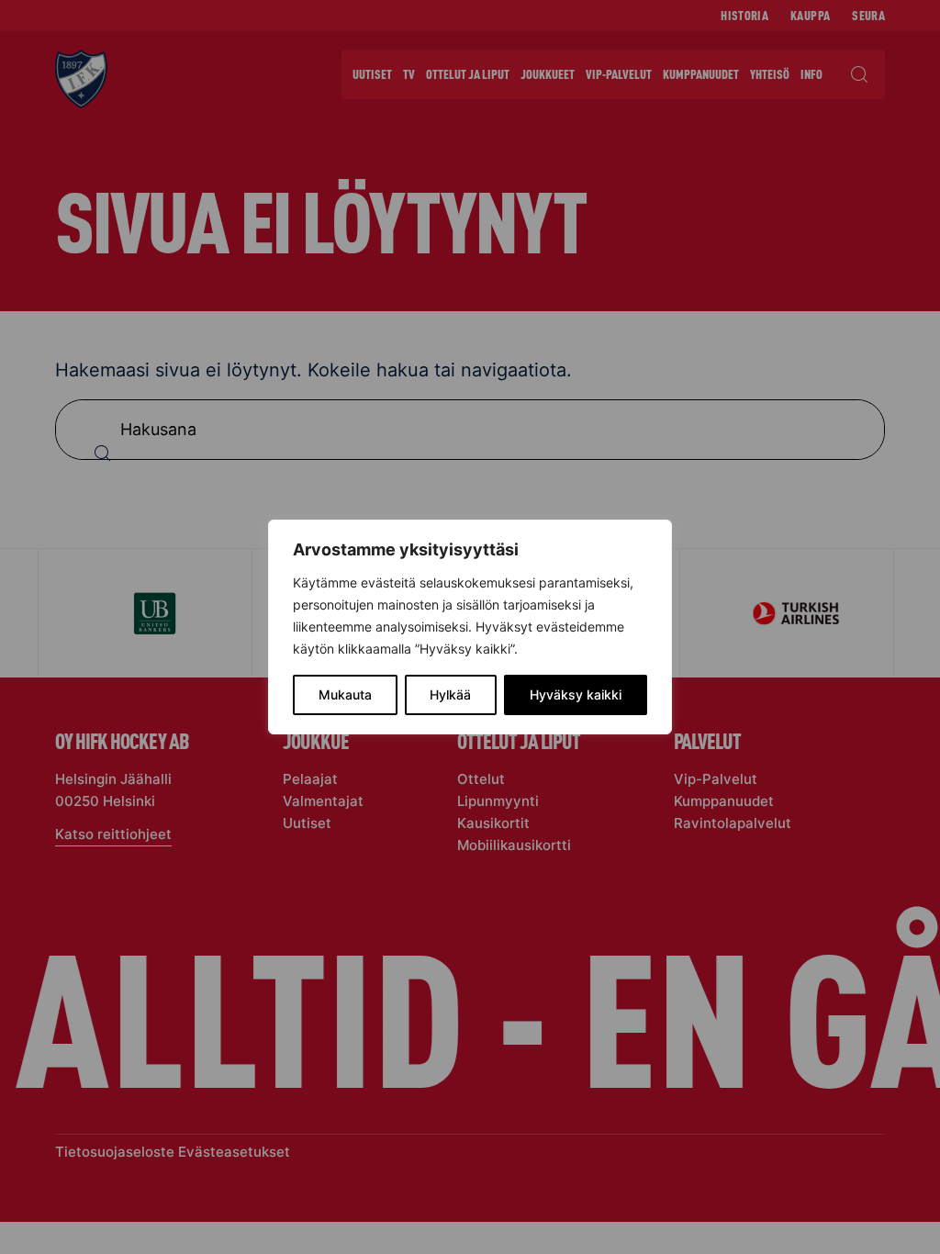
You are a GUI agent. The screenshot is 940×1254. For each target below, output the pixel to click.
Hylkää (450, 694)
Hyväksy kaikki (575, 694)
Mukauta (345, 694)
